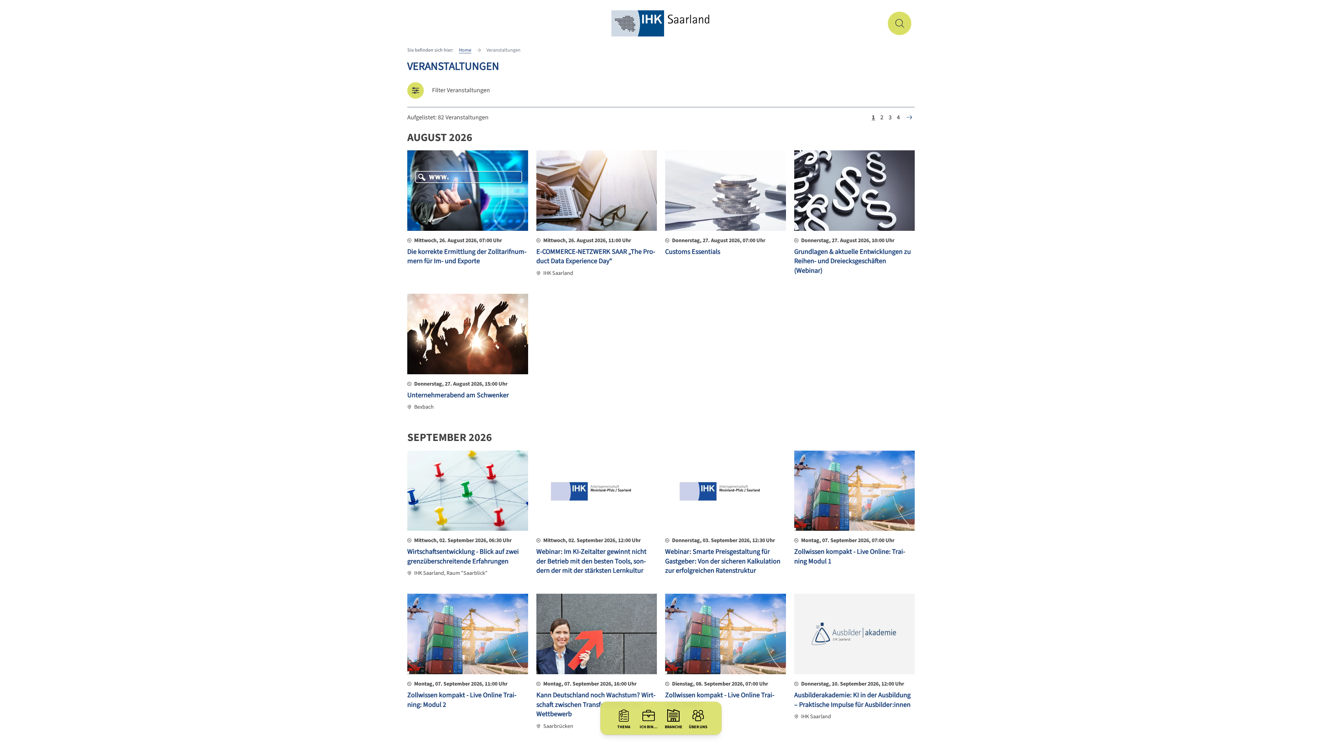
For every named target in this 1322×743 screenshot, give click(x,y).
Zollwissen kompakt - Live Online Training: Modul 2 (461, 700)
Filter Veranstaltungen (461, 90)
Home (465, 50)
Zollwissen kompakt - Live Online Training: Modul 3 (719, 700)
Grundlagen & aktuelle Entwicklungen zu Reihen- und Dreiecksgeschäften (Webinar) (852, 261)
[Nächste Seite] (909, 117)
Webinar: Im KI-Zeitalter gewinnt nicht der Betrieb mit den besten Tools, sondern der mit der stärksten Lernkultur (591, 561)
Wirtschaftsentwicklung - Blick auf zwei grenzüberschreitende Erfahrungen (463, 556)
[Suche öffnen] (899, 23)
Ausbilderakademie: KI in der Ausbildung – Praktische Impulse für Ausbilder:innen (852, 700)
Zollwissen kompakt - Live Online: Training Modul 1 (849, 556)
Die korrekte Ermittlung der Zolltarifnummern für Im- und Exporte (466, 256)
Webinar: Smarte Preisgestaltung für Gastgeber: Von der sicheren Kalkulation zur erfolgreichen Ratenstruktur (722, 561)
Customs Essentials (692, 252)
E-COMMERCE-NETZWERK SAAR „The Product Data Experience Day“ (595, 256)
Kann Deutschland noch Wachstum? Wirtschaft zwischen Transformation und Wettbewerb (595, 704)
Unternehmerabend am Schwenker (458, 395)
